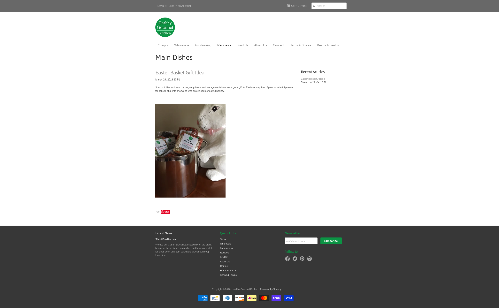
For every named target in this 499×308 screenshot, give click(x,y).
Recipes (223, 45)
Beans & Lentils (328, 45)
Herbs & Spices (300, 45)
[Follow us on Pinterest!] (303, 259)
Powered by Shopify (270, 289)
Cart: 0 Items (299, 5)
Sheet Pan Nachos (165, 239)
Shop (162, 45)
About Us (260, 45)
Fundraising (203, 45)
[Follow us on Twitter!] (295, 259)
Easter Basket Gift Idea (179, 73)
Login (160, 5)
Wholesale (181, 45)
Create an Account (180, 5)
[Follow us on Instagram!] (310, 259)
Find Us (242, 45)
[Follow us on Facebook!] (288, 259)
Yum (157, 211)
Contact (278, 45)
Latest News (163, 233)
